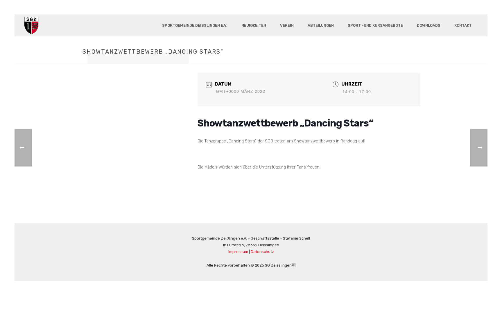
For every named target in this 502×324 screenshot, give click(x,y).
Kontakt (463, 25)
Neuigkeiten (253, 25)
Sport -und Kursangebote (375, 25)
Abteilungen (321, 25)
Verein (287, 25)
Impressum (238, 251)
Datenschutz (262, 251)
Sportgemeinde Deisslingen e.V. (194, 25)
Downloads (428, 25)
